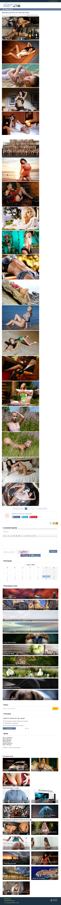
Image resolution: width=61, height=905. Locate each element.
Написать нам (7, 898)
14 (38, 574)
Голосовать (9, 728)
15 (46, 574)
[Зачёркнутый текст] (11, 536)
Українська (36, 556)
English (26, 556)
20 (30, 576)
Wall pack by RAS (31, 15)
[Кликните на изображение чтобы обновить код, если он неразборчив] (23, 553)
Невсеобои (14, 6)
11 (14, 574)
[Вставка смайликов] (21, 536)
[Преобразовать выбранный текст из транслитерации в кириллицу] (32, 536)
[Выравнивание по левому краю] (14, 536)
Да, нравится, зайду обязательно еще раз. (16, 721)
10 (7, 574)
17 (7, 576)
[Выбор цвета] (24, 536)
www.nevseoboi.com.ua (9, 900)
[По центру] (16, 536)
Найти (55, 708)
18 (14, 576)
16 (53, 574)
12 (22, 574)
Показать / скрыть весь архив (11, 747)
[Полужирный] (4, 536)
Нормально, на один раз (11, 723)
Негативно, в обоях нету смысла (14, 725)
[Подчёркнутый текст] (8, 536)
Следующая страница (42, 508)
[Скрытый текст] (27, 536)
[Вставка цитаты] (30, 536)
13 (30, 574)
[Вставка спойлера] (34, 536)
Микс (36, 15)
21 (38, 576)
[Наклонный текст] (6, 536)
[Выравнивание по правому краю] (19, 536)
